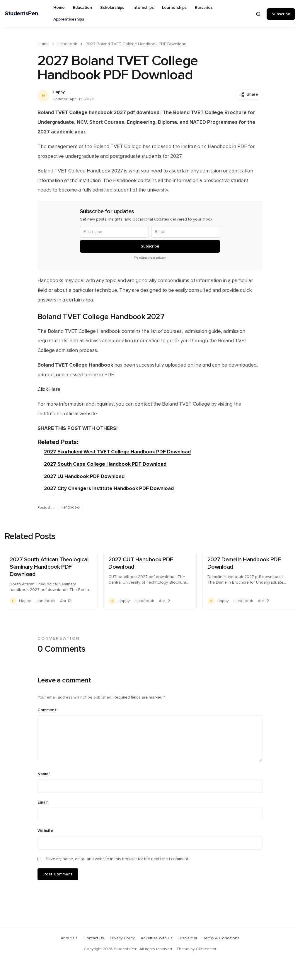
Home (59, 8)
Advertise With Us (157, 938)
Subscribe (281, 14)
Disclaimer (187, 938)
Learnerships (174, 8)
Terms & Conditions (221, 938)
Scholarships (112, 8)
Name (44, 774)
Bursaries (204, 8)
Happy (59, 92)
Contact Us (93, 938)
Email (43, 802)
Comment (48, 710)
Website (45, 831)
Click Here (49, 389)
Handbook (67, 44)
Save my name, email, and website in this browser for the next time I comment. (117, 859)
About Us (69, 938)
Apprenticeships (68, 19)
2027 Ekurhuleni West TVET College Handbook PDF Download (117, 452)
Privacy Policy (122, 938)
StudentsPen (21, 13)
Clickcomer (206, 949)
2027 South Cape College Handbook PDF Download (105, 464)
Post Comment (57, 874)
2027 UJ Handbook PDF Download (84, 476)
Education (82, 8)
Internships (143, 8)
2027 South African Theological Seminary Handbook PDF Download (49, 567)
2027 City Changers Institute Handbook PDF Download (109, 488)
